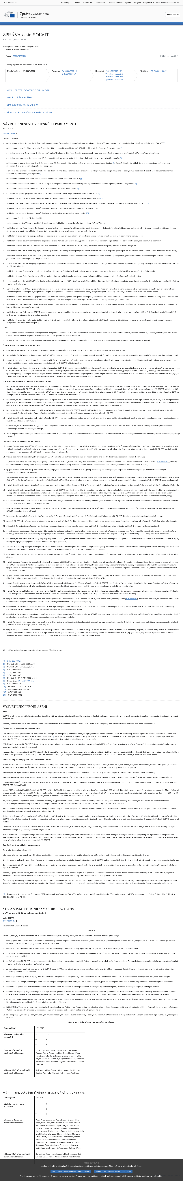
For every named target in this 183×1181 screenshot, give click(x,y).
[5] (40, 174)
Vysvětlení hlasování (114, 74)
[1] (165, 143)
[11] (147, 203)
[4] (113, 163)
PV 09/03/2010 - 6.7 (113, 71)
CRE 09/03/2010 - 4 (70, 74)
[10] (101, 198)
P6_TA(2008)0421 (26, 681)
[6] (81, 178)
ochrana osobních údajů (116, 1176)
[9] (99, 193)
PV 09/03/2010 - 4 (69, 71)
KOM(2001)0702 (14, 661)
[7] (136, 183)
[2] (121, 148)
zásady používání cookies (137, 1176)
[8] (77, 188)
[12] (100, 208)
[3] (121, 158)
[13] (87, 213)
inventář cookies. (156, 1176)
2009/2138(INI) (19, 56)
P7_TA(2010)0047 (159, 71)
